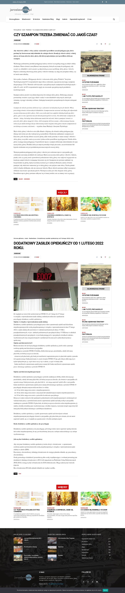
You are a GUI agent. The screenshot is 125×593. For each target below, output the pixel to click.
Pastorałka (87, 121)
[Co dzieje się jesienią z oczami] (96, 204)
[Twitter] (106, 2)
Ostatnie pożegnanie (90, 82)
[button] (114, 19)
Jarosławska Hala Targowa (66, 538)
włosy (21, 179)
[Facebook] (102, 2)
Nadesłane (28, 29)
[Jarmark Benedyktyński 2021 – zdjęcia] (18, 540)
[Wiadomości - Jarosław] (24, 577)
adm (37, 44)
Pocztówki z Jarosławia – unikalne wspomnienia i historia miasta (33, 557)
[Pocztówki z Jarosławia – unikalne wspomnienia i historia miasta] (18, 558)
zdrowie (27, 179)
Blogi (84, 80)
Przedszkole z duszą (30, 547)
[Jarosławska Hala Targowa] (52, 540)
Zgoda (105, 590)
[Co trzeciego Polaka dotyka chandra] (29, 204)
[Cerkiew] (52, 558)
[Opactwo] (52, 549)
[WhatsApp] (109, 44)
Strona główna (17, 29)
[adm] (33, 44)
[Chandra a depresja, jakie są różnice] (62, 204)
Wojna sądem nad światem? (93, 108)
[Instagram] (88, 582)
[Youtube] (97, 582)
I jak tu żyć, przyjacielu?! (92, 96)
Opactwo (60, 547)
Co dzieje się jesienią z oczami (93, 215)
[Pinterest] (105, 44)
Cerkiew (60, 555)
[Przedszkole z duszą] (18, 549)
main (23, 29)
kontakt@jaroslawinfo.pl (56, 584)
